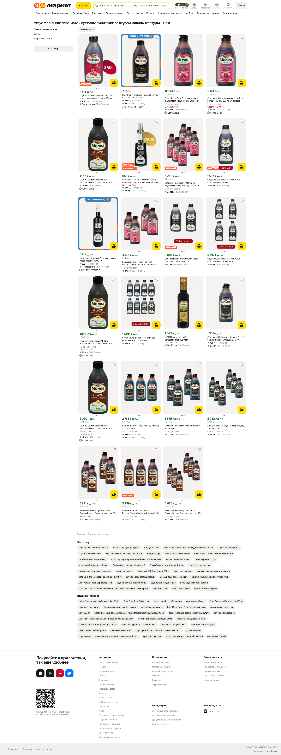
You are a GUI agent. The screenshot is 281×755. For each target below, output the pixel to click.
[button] (87, 29)
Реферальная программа (215, 667)
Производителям (212, 671)
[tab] (42, 13)
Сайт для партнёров (161, 724)
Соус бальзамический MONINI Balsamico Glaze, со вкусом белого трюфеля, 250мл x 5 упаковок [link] (96, 427)
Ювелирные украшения (110, 737)
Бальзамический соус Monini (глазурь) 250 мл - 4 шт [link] (183, 427)
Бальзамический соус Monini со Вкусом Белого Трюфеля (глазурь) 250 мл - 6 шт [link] (183, 511)
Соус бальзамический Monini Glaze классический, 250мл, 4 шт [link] (223, 260)
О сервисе (157, 676)
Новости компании (213, 662)
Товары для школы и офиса (111, 715)
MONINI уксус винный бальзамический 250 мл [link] (176, 338)
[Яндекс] (273, 751)
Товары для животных (109, 724)
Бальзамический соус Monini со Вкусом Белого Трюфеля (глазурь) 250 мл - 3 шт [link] (140, 511)
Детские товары (106, 733)
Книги (101, 711)
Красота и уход (106, 697)
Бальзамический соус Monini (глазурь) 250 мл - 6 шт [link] (225, 427)
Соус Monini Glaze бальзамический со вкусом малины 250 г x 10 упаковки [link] (182, 99)
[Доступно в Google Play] (50, 677)
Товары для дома (107, 689)
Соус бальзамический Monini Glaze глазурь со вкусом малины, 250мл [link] (96, 96)
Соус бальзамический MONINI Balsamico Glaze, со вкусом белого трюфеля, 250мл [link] (96, 181)
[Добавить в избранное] (114, 38)
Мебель (102, 667)
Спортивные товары (108, 719)
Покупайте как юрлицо (163, 671)
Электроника (105, 680)
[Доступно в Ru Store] (69, 677)
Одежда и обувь (106, 684)
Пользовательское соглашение (37, 749)
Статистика (13, 749)
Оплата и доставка (161, 667)
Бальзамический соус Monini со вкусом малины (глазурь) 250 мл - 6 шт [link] (182, 184)
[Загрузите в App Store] (40, 677)
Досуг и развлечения (109, 662)
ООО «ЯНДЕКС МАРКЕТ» (265, 747)
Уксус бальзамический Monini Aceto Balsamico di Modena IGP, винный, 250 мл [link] (140, 181)
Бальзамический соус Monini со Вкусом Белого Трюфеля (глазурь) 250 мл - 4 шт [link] (98, 511)
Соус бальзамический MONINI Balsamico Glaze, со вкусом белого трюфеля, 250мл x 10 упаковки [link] (96, 342)
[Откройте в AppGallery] (60, 677)
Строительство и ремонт (110, 728)
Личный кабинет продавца (165, 711)
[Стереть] (167, 5)
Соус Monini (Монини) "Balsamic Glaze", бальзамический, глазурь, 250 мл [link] (225, 338)
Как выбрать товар (161, 662)
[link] (93, 547)
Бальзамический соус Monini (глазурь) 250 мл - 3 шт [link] (140, 427)
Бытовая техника (107, 671)
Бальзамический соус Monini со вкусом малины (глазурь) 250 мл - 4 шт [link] (139, 263)
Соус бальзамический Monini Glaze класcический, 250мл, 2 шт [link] (181, 260)
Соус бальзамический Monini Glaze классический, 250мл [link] (223, 181)
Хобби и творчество (108, 702)
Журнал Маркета (160, 684)
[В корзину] (113, 82)
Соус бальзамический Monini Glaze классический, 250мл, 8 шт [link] (138, 339)
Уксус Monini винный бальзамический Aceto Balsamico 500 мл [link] (98, 259)
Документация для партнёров (166, 720)
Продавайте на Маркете (163, 715)
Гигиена (102, 676)
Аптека (102, 693)
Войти (241, 5)
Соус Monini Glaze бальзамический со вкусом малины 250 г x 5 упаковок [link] (225, 99)
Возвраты (157, 680)
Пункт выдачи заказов (214, 676)
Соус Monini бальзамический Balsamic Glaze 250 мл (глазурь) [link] (140, 96)
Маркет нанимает (212, 680)
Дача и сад (104, 706)
